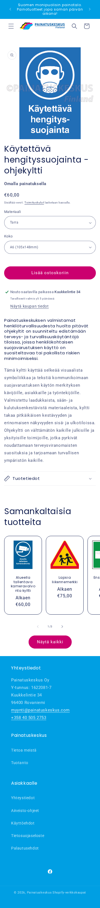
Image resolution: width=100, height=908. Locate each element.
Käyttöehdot (23, 823)
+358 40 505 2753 (28, 717)
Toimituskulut (34, 202)
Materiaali (12, 212)
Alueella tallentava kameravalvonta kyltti (23, 584)
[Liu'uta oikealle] (62, 626)
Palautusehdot (25, 848)
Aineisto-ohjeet (25, 810)
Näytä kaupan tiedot (29, 306)
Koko (8, 236)
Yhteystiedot (23, 798)
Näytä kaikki (50, 641)
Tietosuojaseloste (27, 835)
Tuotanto (19, 762)
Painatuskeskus (39, 892)
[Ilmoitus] (90, 9)
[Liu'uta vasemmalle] (38, 626)
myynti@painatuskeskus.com (40, 710)
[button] (11, 26)
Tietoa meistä (24, 750)
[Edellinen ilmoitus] (10, 9)
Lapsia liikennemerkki (65, 579)
